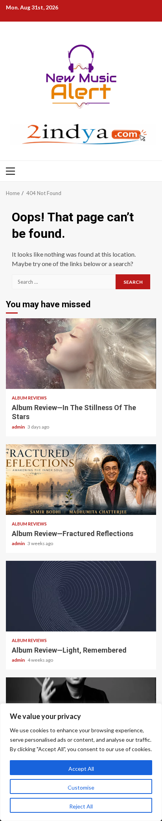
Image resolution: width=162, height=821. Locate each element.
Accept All (81, 768)
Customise (81, 787)
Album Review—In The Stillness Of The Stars (81, 353)
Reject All (81, 806)
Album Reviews (29, 398)
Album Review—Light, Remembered (81, 596)
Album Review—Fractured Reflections (81, 479)
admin (19, 427)
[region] (81, 762)
